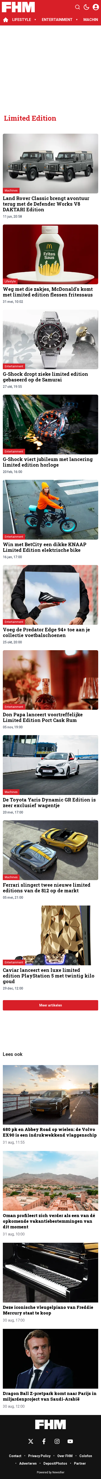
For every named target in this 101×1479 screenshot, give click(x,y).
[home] (5, 20)
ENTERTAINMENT (57, 19)
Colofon (85, 1456)
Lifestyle (10, 281)
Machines (11, 190)
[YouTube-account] (70, 1441)
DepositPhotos (55, 1463)
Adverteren (28, 1463)
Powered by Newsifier (50, 1472)
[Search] (77, 7)
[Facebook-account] (44, 1441)
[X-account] (31, 1441)
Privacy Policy (39, 1456)
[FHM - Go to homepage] (50, 1424)
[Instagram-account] (57, 1441)
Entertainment (14, 366)
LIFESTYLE (21, 19)
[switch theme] (86, 7)
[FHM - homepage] (18, 7)
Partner (80, 1463)
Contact (15, 1456)
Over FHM (65, 1456)
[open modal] (96, 7)
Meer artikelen (50, 1005)
